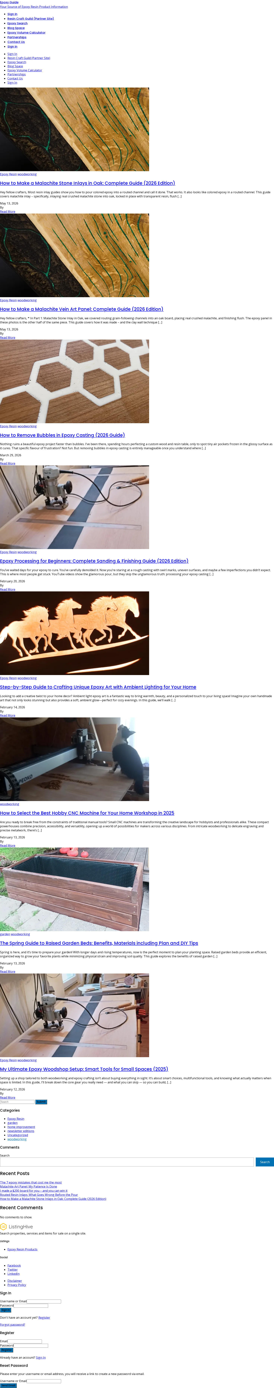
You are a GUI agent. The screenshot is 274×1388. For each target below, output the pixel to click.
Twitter (12, 1270)
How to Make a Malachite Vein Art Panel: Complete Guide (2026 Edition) (81, 309)
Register (44, 1318)
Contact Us (16, 42)
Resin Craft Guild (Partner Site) (30, 19)
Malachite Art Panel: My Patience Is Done (28, 1186)
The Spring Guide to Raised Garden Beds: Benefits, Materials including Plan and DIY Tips (99, 943)
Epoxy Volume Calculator (26, 32)
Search (5, 1155)
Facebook (14, 1265)
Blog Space (16, 28)
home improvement (21, 1127)
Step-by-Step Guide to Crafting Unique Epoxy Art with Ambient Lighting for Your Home (98, 687)
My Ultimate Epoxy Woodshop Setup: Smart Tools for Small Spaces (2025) (84, 1069)
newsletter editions (20, 1131)
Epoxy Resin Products (22, 1249)
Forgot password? (12, 1325)
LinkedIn (13, 1274)
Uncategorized (17, 1135)
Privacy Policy (16, 1285)
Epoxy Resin (8, 174)
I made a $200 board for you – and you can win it (33, 1191)
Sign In (41, 1357)
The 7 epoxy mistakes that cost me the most (31, 1182)
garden (5, 934)
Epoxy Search (17, 23)
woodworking (27, 174)
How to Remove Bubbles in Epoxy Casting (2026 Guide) (62, 435)
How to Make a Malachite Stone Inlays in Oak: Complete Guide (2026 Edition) (87, 183)
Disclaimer (14, 1281)
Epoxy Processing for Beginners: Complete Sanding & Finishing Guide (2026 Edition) (94, 561)
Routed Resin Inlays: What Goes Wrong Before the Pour (39, 1195)
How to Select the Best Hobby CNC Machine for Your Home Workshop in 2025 (87, 813)
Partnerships (16, 37)
